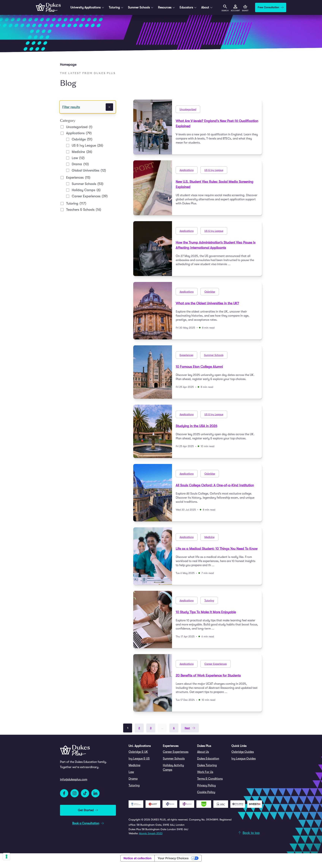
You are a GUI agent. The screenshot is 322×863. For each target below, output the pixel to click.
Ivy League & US (139, 758)
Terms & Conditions (210, 778)
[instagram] (74, 793)
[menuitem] (144, 752)
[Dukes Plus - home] (48, 7)
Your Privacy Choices (173, 858)
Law (131, 772)
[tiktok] (85, 793)
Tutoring (134, 785)
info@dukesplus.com (73, 779)
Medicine (134, 765)
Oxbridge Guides (242, 752)
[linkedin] (95, 793)
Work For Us (205, 772)
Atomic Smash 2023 (150, 833)
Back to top (251, 833)
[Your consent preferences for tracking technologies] (6, 856)
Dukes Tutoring (207, 765)
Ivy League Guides (243, 758)
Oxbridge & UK (138, 752)
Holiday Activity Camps (173, 767)
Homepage (68, 64)
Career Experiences (175, 752)
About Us (203, 752)
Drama (133, 778)
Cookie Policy (206, 792)
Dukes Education (208, 758)
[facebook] (64, 793)
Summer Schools (174, 758)
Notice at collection (137, 858)
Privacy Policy (206, 785)
